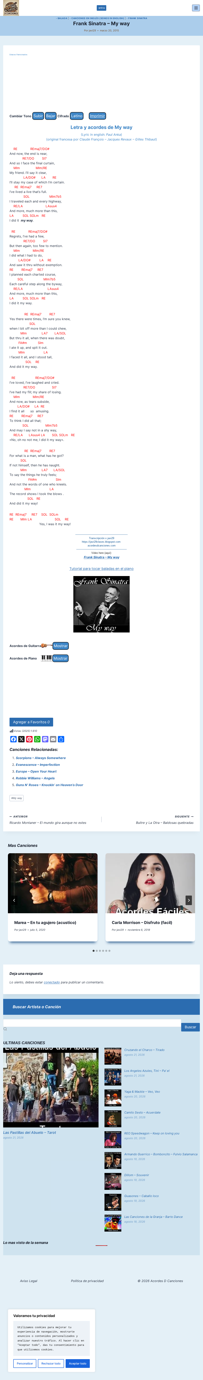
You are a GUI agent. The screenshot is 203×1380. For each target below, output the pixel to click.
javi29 (92, 30)
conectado (52, 982)
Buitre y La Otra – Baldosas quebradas (164, 820)
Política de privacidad (87, 1281)
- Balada (61, 18)
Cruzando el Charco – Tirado (144, 1050)
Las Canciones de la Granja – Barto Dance (153, 1217)
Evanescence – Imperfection (38, 765)
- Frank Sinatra (136, 18)
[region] (51, 1340)
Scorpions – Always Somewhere (41, 758)
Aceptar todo (77, 1363)
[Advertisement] (101, 84)
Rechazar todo (50, 1363)
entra (102, 7)
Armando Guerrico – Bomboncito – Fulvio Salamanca (160, 1154)
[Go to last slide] (14, 900)
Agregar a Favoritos (31, 722)
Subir (38, 115)
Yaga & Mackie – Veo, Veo (142, 1091)
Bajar (50, 115)
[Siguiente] (189, 900)
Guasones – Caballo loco (141, 1196)
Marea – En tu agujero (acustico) (45, 922)
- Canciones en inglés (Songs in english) (97, 18)
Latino (76, 115)
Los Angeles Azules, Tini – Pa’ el (146, 1071)
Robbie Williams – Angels (35, 778)
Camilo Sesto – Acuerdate (142, 1112)
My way (16, 798)
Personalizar (25, 1363)
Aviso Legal (28, 1281)
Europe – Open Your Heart (36, 771)
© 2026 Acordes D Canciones (160, 1281)
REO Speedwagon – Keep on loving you (151, 1133)
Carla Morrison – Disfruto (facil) (142, 922)
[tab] (94, 951)
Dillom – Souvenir (136, 1175)
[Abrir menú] (196, 8)
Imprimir (97, 115)
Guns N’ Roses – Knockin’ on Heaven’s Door (49, 785)
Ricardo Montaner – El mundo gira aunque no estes (48, 820)
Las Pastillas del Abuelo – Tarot (29, 1132)
